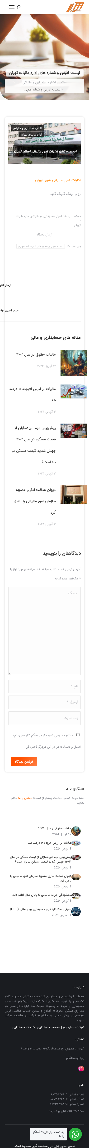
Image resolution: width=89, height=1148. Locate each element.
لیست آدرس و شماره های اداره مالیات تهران (40, 246)
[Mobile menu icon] (12, 7)
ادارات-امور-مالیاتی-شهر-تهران (58, 180)
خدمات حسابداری (23, 1027)
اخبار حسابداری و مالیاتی (27, 128)
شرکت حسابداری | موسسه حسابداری (60, 1027)
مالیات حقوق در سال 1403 (36, 354)
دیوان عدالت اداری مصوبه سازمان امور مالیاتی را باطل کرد (35, 501)
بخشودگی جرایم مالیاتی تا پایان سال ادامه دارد (41, 895)
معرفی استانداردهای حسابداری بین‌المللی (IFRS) (40, 909)
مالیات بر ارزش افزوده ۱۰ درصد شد (32, 394)
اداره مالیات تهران (31, 134)
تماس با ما (25, 797)
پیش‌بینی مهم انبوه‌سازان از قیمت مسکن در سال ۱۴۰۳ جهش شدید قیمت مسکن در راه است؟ (34, 445)
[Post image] (74, 363)
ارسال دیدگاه (44, 234)
